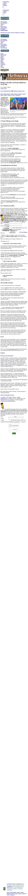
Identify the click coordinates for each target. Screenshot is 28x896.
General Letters (4, 27)
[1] (1, 358)
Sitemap (2, 67)
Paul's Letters (3, 26)
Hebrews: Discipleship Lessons (7, 395)
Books (4, 4)
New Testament (4, 22)
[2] (1, 368)
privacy (9, 412)
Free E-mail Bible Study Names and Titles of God (12, 91)
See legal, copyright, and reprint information (12, 400)
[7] (1, 389)
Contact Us (3, 64)
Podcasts (5, 5)
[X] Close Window (23, 232)
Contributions (10, 886)
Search (2, 59)
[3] (1, 373)
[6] (1, 383)
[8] (1, 391)
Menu (2, 61)
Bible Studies (6, 1)
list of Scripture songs (13, 349)
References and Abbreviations (7, 355)
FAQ (2, 65)
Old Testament (4, 21)
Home (2, 53)
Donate (2, 62)
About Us (3, 63)
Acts (2, 25)
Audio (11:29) (4, 88)
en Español (22, 32)
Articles (5, 2)
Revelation (3, 29)
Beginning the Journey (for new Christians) (10, 32)
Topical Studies (4, 30)
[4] (1, 379)
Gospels (2, 24)
